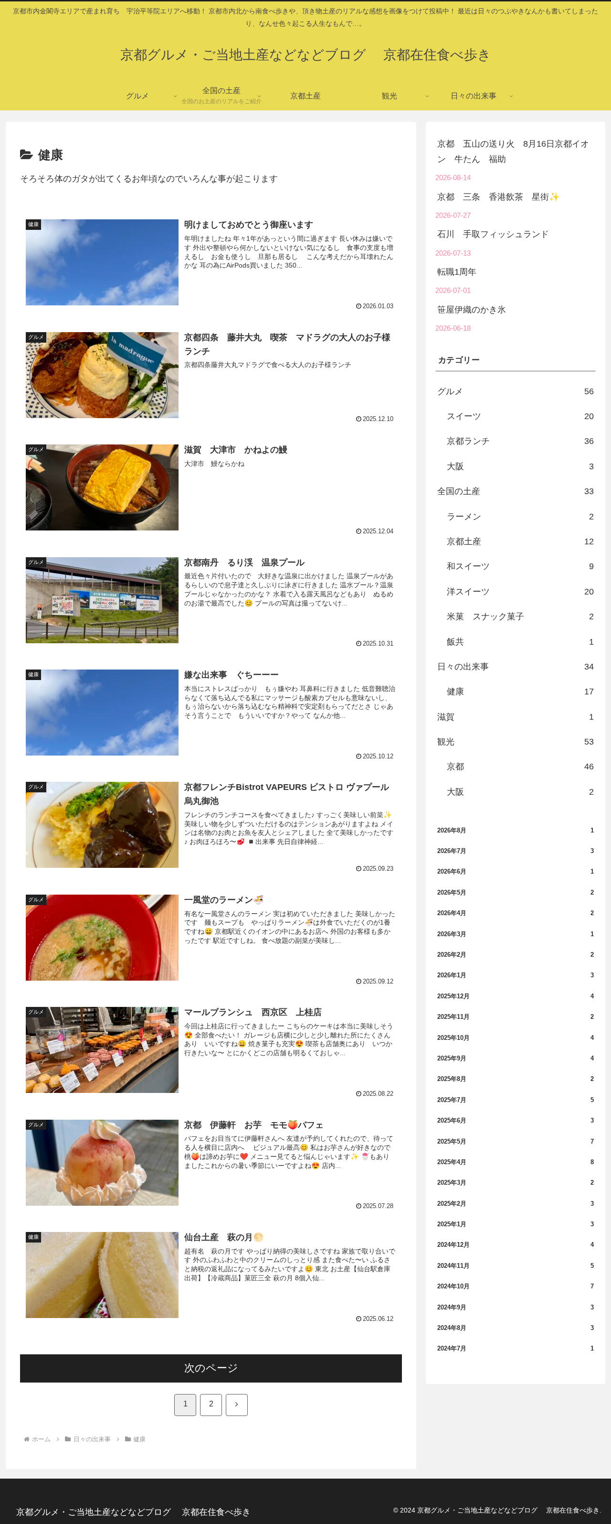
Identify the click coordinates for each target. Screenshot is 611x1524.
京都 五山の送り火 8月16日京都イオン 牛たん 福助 (513, 151)
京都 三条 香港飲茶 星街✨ (498, 197)
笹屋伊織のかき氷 (471, 309)
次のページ (211, 1368)
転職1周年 (456, 272)
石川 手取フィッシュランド (493, 234)
